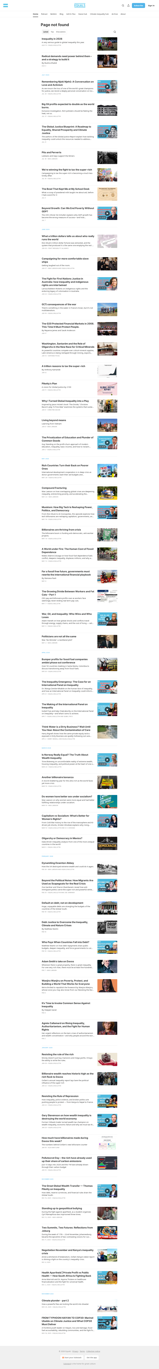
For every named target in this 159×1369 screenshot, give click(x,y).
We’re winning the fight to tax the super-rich (67, 169)
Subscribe (138, 5)
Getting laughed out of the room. (56, 265)
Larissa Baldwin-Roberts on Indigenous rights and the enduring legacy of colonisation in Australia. (65, 289)
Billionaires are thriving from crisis (61, 529)
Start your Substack (72, 1357)
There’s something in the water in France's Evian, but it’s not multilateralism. (67, 309)
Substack (67, 1364)
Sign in (151, 5)
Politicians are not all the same (59, 636)
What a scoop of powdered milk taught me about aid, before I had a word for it (67, 193)
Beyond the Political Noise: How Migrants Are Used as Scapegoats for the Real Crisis (67, 882)
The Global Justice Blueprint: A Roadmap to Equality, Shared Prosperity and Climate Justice (66, 130)
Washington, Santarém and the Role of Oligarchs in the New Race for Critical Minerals (68, 345)
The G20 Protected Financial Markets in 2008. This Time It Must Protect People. (68, 325)
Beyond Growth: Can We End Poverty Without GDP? (68, 210)
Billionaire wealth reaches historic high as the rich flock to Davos (68, 1075)
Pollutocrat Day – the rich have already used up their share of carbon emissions (67, 1159)
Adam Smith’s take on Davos (58, 961)
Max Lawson (52, 159)
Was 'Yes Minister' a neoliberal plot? (57, 640)
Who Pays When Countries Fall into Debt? (65, 942)
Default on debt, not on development (62, 902)
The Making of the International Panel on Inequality (65, 706)
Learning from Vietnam (52, 423)
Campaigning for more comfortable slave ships (65, 260)
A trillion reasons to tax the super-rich (63, 366)
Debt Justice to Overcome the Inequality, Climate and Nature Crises (65, 924)
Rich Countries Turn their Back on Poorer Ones (65, 467)
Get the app (92, 1357)
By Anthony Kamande (51, 369)
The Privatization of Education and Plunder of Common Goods (67, 439)
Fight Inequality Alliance (58, 248)
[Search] (122, 5)
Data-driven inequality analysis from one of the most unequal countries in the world (68, 842)
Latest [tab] (45, 32)
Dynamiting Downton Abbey (58, 863)
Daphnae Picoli (54, 356)
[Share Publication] (128, 5)
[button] (35, 14)
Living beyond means (54, 420)
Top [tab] (52, 32)
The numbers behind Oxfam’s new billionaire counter (64, 1144)
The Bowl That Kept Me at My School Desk (65, 189)
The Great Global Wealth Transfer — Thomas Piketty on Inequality (67, 1187)
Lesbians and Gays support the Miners (58, 156)
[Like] (43, 316)
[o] (107, 86)
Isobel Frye (68, 716)
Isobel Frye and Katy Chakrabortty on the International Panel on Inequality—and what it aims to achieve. (68, 712)
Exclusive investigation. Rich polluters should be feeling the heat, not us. (67, 112)
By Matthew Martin (50, 929)
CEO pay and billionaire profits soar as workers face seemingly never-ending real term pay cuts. (64, 599)
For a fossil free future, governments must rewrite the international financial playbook (66, 573)
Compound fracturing (54, 488)
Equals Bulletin (54, 45)
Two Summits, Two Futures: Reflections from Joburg (67, 1229)
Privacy (75, 1351)
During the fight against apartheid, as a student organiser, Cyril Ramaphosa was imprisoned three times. (66, 1213)
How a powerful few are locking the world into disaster (65, 1304)
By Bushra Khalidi (49, 63)
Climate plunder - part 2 (55, 1300)
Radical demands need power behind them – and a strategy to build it (67, 58)
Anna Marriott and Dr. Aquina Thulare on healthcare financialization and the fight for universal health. (64, 1280)
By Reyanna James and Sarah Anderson (58, 330)
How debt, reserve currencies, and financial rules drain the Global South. (67, 1193)
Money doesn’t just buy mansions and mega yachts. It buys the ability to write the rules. (67, 1059)
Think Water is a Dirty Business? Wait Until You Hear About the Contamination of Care (66, 728)
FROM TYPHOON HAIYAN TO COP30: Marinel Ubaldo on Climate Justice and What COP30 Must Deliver (67, 1321)
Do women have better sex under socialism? (67, 796)
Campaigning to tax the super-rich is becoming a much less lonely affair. (67, 174)
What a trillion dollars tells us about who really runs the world (68, 238)
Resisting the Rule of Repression (60, 1096)
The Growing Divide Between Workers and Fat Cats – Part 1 (68, 593)
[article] (79, 44)
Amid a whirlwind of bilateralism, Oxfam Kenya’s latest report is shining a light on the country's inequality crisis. (68, 1258)
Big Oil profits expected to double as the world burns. (68, 106)
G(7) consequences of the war (59, 304)
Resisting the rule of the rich (58, 1054)
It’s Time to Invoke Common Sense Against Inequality (66, 1005)
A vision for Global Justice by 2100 (56, 387)
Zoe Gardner (70, 892)
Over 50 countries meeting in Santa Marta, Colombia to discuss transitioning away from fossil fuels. (65, 667)
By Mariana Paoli (49, 578)
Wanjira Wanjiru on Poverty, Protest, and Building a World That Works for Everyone (66, 982)
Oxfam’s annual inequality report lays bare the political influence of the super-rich (65, 1081)
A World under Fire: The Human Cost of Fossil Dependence (68, 551)
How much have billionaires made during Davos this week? (65, 1139)
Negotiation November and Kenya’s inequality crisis (68, 1252)
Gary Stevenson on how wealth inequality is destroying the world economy (66, 1117)
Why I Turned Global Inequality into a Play (65, 401)
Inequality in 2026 (52, 38)
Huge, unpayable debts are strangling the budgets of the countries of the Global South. (66, 907)
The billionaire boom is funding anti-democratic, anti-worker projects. (67, 534)
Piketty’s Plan (49, 383)
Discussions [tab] (60, 32)
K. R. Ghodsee (70, 828)
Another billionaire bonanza (58, 777)
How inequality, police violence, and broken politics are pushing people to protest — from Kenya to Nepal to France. (67, 1100)
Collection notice (93, 1351)
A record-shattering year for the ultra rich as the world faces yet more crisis (67, 781)
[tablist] (54, 31)
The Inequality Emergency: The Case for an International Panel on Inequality (66, 683)
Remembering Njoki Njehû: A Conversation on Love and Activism (68, 83)
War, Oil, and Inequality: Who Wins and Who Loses (67, 616)
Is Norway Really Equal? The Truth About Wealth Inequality (65, 756)
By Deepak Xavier (49, 1010)
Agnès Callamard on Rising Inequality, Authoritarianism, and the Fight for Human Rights (66, 1026)
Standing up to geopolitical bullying (62, 1208)
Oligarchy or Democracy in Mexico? (62, 838)
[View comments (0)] (60, 48)
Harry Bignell (53, 739)
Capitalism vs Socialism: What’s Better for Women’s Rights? (65, 817)
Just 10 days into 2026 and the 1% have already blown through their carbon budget (65, 1165)
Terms (82, 1351)
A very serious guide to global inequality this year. (63, 42)
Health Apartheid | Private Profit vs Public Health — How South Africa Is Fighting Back (66, 1274)
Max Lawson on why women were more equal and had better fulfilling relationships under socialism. (68, 801)
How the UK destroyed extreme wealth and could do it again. (68, 866)
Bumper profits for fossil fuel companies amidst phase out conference (65, 661)
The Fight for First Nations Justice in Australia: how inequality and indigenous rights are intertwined (65, 282)
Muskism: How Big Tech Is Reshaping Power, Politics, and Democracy (67, 509)
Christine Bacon (53, 410)
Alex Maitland (54, 1147)
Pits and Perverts (51, 152)
